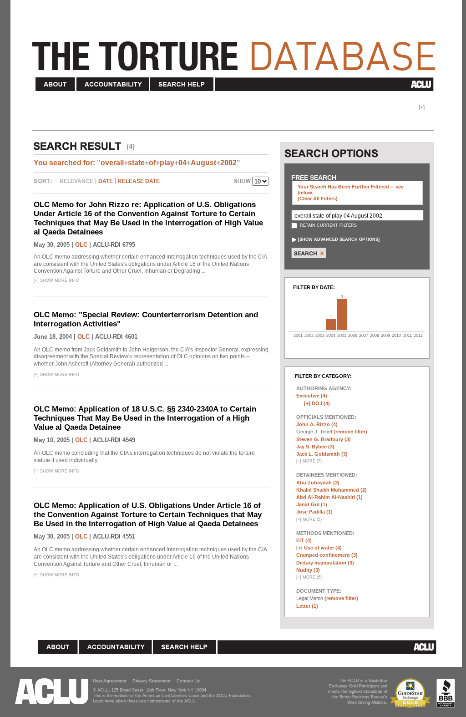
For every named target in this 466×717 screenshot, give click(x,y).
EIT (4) (304, 540)
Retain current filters (328, 225)
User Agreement (110, 680)
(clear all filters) (318, 198)
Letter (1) (307, 606)
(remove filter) (350, 431)
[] (339, 239)
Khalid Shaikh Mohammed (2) (331, 490)
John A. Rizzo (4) (317, 424)
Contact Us (188, 680)
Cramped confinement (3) (327, 555)
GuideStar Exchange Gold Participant (412, 693)
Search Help (182, 84)
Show (243, 182)
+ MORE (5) (309, 519)
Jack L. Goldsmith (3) (322, 454)
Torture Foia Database (236, 51)
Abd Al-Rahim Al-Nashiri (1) (329, 497)
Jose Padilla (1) (314, 511)
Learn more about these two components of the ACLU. (145, 701)
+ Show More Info (56, 280)
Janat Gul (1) (311, 504)
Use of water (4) (323, 547)
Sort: (45, 184)
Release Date (139, 181)
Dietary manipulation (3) (325, 562)
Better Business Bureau (445, 693)
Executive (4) (311, 395)
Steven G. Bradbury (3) (323, 439)
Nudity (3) (308, 570)
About (55, 84)
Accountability (112, 84)
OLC (81, 244)
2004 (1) (331, 324)
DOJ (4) (321, 403)
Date (105, 181)
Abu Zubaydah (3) (317, 482)
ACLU (326, 84)
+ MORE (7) (309, 461)
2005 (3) (342, 314)
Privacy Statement (151, 680)
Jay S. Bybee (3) (315, 446)
